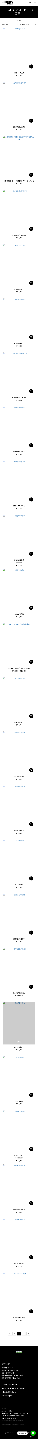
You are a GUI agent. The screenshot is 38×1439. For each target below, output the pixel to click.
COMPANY (6, 1364)
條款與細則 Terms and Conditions (13, 1375)
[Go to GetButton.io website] (33, 1437)
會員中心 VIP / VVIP (8, 1373)
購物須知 (4, 1370)
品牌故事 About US (7, 1368)
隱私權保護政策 (7, 1378)
